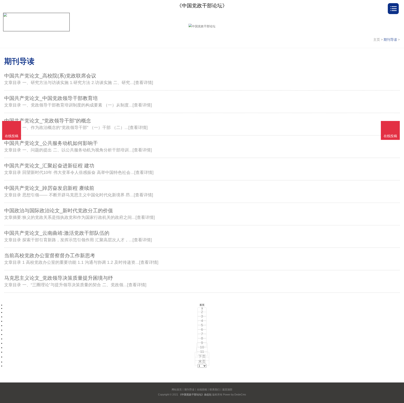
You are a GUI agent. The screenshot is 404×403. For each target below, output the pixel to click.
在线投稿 (202, 389)
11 (202, 351)
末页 (202, 361)
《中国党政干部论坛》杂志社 (195, 394)
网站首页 (177, 389)
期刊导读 (390, 39)
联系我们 (215, 389)
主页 (376, 39)
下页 (202, 356)
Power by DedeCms (234, 394)
